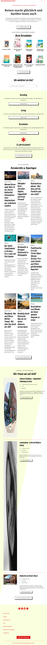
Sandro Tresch (21, 244)
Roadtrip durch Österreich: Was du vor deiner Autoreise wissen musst (23, 320)
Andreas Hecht (7, 182)
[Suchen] (36, 86)
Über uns (23, 117)
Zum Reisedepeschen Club (23, 155)
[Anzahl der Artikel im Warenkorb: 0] (45, 1)
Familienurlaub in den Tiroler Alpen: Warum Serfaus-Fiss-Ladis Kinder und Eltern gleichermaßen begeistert (36, 259)
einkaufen (23, 133)
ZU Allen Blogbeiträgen (23, 357)
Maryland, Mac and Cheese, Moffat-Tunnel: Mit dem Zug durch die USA (10, 320)
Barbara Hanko (7, 311)
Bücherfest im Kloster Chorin (29, 576)
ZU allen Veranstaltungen (23, 598)
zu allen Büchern (23, 72)
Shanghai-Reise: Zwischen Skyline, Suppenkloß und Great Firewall (22, 191)
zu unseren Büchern (23, 27)
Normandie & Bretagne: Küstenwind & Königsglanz (23, 251)
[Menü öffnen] (41, 1)
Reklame (19, 181)
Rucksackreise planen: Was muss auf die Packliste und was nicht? (36, 189)
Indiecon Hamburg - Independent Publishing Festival (30, 380)
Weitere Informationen (25, 397)
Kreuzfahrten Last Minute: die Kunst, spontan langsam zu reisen (36, 313)
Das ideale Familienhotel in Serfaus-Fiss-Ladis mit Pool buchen (10, 251)
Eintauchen (23, 103)
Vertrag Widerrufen (23, 637)
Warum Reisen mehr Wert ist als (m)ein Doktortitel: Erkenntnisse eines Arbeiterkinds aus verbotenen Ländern (10, 195)
